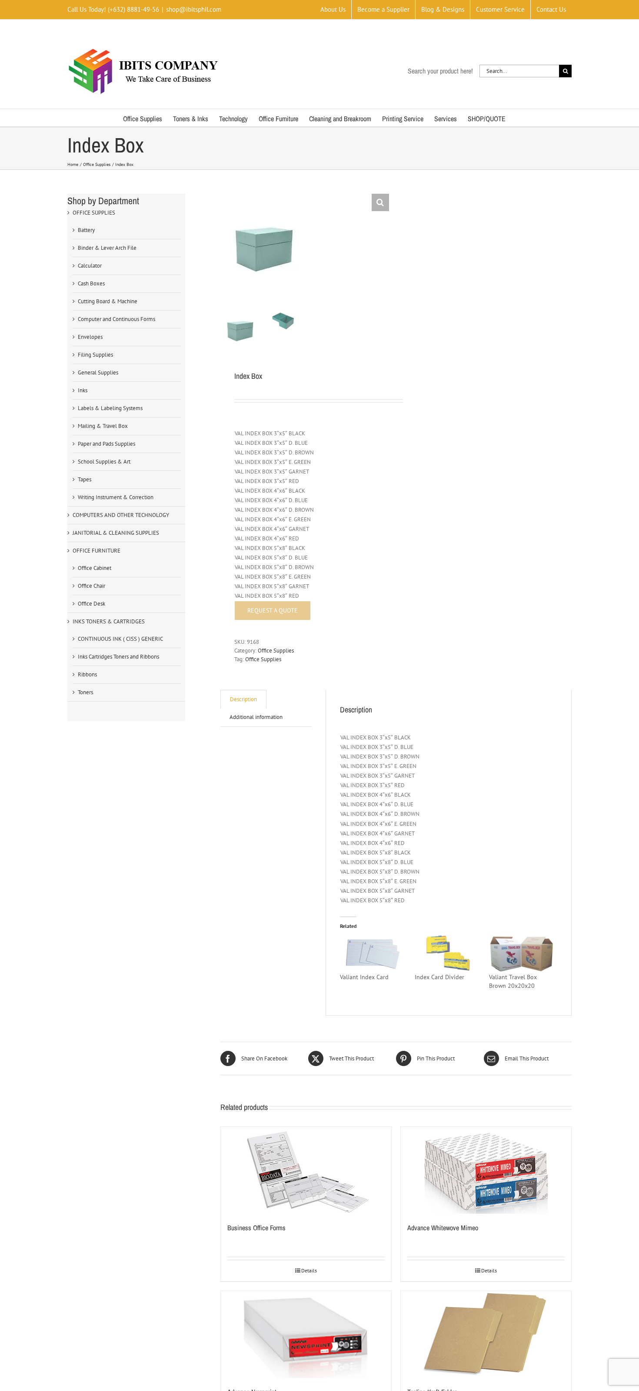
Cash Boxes (91, 283)
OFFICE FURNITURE (96, 550)
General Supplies (98, 372)
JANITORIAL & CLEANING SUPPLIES (116, 533)
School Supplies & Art (104, 461)
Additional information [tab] (256, 717)
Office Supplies (276, 650)
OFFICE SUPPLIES (94, 212)
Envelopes (90, 337)
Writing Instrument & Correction (115, 497)
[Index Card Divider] (447, 954)
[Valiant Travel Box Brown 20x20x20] (522, 954)
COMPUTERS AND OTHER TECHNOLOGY (121, 515)
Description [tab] (243, 699)
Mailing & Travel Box (103, 426)
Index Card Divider (439, 977)
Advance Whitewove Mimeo (442, 1227)
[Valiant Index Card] (373, 954)
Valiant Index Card (364, 977)
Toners (85, 692)
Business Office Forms (256, 1227)
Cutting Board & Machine (107, 301)
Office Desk (91, 603)
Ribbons (87, 674)
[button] (380, 202)
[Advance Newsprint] (306, 1334)
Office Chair (91, 586)
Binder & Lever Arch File (107, 248)
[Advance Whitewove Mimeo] (486, 1170)
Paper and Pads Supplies (106, 443)
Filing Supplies (95, 354)
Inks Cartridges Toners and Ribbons (118, 656)
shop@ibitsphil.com (193, 9)
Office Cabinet (94, 568)
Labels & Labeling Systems (110, 408)
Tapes (84, 479)
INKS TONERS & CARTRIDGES (109, 621)
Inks (82, 390)
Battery (86, 230)
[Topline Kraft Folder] (486, 1334)
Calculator (90, 265)
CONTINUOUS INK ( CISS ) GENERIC (120, 639)
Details (309, 1270)
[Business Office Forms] (306, 1170)
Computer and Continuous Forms (116, 319)
